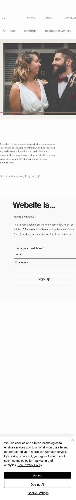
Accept (37, 475)
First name (21, 262)
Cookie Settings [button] (38, 493)
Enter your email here (28, 248)
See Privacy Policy (30, 465)
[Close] (70, 442)
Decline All (38, 484)
